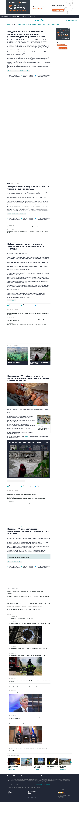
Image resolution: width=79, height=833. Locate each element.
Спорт (29, 24)
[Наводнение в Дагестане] (65, 764)
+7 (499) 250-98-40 (39, 784)
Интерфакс (39, 20)
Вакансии (29, 775)
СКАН (29, 792)
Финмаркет (32, 16)
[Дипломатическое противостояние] (39, 764)
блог (28, 70)
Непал (9, 481)
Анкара (9, 213)
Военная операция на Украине (21, 526)
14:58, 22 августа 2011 (16, 29)
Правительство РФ (11, 300)
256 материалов (37, 769)
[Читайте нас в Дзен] (29, 797)
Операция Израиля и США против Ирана (26, 767)
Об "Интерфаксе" (12, 16)
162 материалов (62, 769)
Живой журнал (11, 70)
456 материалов (50, 768)
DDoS (21, 70)
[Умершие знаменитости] (52, 764)
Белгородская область (38, 143)
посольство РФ (21, 481)
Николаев (16, 561)
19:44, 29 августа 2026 (33, 526)
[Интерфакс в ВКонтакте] (32, 797)
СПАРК (9, 791)
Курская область (20, 143)
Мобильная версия (4, 16)
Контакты (9, 775)
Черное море (23, 213)
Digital (43, 24)
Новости (48, 24)
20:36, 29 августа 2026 (15, 183)
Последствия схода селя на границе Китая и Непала (25, 442)
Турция (13, 213)
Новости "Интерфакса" (32, 791)
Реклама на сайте (36, 775)
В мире (19, 24)
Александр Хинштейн (12, 143)
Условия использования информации (64, 795)
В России (14, 24)
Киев (20, 561)
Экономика (24, 24)
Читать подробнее (43, 430)
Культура (34, 24)
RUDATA (29, 793)
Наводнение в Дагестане (62, 767)
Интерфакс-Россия (25, 16)
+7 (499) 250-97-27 (47, 784)
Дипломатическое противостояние (38, 767)
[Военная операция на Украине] (14, 764)
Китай (13, 481)
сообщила (11, 256)
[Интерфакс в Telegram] (31, 797)
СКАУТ (9, 793)
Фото (57, 24)
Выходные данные (61, 796)
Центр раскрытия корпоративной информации (36, 794)
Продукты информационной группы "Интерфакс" (25, 788)
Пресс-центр (24, 775)
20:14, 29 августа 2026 (16, 86)
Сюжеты (53, 24)
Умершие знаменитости (52, 766)
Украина (17, 213)
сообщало (27, 436)
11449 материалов (11, 769)
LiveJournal (17, 70)
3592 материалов (24, 769)
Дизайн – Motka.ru (61, 797)
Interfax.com (19, 16)
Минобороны (10, 561)
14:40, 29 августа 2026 (15, 373)
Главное (9, 24)
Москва (39, 24)
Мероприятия (44, 775)
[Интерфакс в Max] (36, 797)
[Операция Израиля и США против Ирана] (26, 765)
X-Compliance (10, 792)
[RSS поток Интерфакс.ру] (34, 797)
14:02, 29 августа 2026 (16, 241)
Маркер (9, 794)
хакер (25, 70)
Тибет (16, 481)
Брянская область (28, 143)
